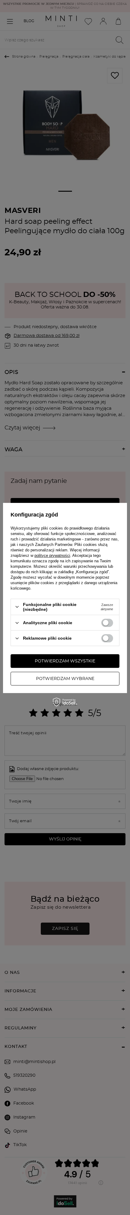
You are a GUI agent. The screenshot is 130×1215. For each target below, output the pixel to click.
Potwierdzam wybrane (65, 679)
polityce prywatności (52, 555)
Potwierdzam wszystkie (65, 661)
